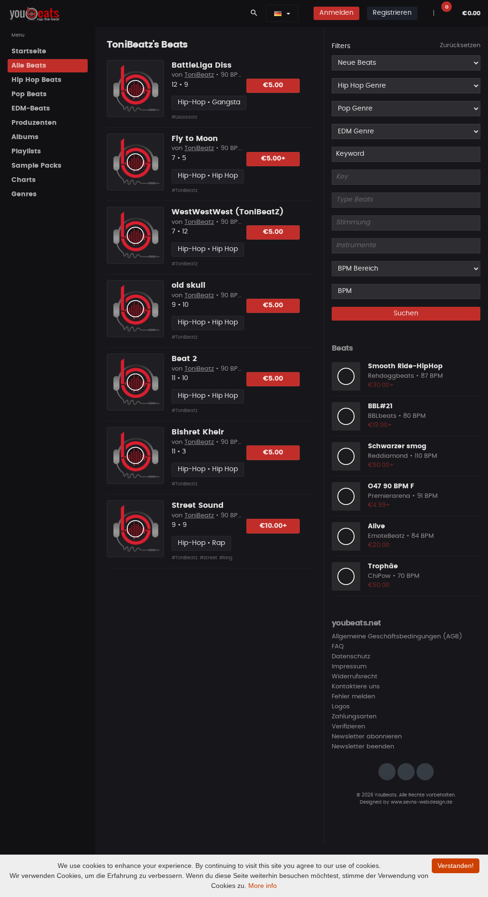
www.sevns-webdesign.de (421, 802)
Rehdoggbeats (391, 376)
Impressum (349, 667)
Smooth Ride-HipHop (405, 366)
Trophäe (383, 566)
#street (208, 557)
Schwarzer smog (397, 446)
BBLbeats (382, 416)
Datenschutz (351, 657)
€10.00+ (273, 526)
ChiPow (379, 576)
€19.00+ (380, 425)
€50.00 (378, 585)
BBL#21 (380, 406)
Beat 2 (184, 359)
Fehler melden (353, 697)
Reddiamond (388, 456)
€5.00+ (273, 158)
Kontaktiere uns (356, 687)
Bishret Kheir (198, 432)
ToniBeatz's (133, 45)
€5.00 (273, 85)
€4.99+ (379, 505)
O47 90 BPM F (391, 486)
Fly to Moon (195, 138)
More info (262, 885)
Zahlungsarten (354, 717)
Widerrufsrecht (354, 677)
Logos (341, 707)
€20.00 (378, 545)
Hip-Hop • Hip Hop (208, 175)
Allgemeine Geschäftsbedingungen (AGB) (397, 637)
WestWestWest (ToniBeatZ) (228, 212)
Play (135, 88)
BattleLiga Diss (202, 65)
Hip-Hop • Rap (201, 543)
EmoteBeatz (386, 536)
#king (226, 557)
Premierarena (389, 496)
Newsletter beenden (363, 747)
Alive (376, 526)
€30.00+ (381, 385)
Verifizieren (348, 727)
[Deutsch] (278, 13)
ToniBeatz (199, 75)
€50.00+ (381, 465)
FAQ (338, 647)
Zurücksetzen (460, 45)
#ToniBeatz (185, 190)
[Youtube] (425, 771)
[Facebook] (406, 771)
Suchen (406, 313)
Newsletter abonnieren (367, 737)
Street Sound (198, 505)
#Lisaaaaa (184, 117)
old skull (188, 285)
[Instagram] (387, 771)
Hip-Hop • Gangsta (209, 102)
